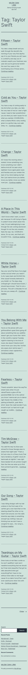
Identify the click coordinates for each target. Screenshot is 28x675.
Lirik (15, 79)
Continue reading (7, 71)
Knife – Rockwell (6, 641)
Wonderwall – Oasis (7, 638)
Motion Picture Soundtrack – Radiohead (13, 646)
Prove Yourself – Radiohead (9, 643)
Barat (11, 79)
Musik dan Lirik (8, 665)
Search (3, 627)
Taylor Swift (9, 81)
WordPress (17, 668)
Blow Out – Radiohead (8, 648)
